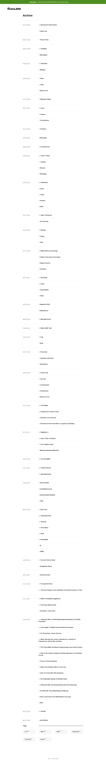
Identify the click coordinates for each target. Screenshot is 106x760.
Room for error (45, 397)
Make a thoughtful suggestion (50, 598)
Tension (43, 162)
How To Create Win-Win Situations (52, 673)
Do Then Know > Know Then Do (50, 633)
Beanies (43, 230)
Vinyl (42, 84)
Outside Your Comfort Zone (49, 411)
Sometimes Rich (46, 516)
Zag (41, 337)
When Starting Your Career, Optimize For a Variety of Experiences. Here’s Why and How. (57, 640)
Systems (43, 129)
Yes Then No (44, 221)
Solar (41, 501)
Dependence (44, 310)
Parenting (44, 277)
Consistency (44, 391)
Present (42, 200)
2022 (41, 703)
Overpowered (45, 147)
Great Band (44, 527)
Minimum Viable (45, 99)
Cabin (42, 194)
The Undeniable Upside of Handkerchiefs (53, 679)
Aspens (42, 114)
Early (42, 189)
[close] (104, 2)
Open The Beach (46, 215)
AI (40, 545)
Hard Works (44, 720)
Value (42, 296)
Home (49, 758)
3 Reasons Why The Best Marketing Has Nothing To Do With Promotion (59, 620)
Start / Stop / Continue (48, 438)
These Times (44, 40)
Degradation (44, 290)
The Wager (44, 405)
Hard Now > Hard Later (47, 611)
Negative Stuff (45, 304)
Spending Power (46, 474)
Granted (43, 521)
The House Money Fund (48, 605)
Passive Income (45, 575)
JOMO (42, 551)
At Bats (43, 711)
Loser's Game (45, 155)
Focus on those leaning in (48, 661)
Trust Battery (44, 120)
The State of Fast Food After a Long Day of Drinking (57, 423)
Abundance (44, 364)
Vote (41, 242)
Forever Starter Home (48, 560)
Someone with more (47, 358)
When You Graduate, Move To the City (53, 667)
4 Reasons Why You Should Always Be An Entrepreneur (58, 685)
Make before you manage (49, 251)
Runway (42, 168)
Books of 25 (44, 90)
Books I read (55, 758)
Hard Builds (44, 539)
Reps (42, 78)
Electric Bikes (44, 483)
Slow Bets (44, 63)
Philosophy (43, 138)
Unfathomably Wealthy (47, 495)
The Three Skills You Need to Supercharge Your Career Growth (61, 647)
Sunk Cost (43, 509)
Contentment (44, 385)
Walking (42, 70)
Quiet (42, 284)
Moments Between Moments (49, 450)
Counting (43, 269)
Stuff (42, 533)
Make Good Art (45, 263)
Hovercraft (44, 373)
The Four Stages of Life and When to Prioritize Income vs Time (61, 590)
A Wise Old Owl (46, 468)
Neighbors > (45, 432)
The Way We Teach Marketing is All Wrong (54, 691)
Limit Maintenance (46, 489)
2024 (41, 343)
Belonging (43, 174)
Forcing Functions (46, 584)
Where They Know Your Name (50, 257)
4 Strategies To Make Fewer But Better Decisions (57, 627)
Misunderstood (46, 319)
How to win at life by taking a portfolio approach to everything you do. (60, 654)
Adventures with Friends (48, 25)
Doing (42, 236)
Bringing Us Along (46, 566)
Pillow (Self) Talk (46, 328)
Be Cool (43, 379)
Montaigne (43, 55)
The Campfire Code (46, 444)
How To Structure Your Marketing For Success (55, 697)
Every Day (43, 352)
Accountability (45, 459)
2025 (41, 206)
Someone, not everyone (48, 417)
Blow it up (43, 31)
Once (42, 108)
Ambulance (44, 182)
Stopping (44, 48)
